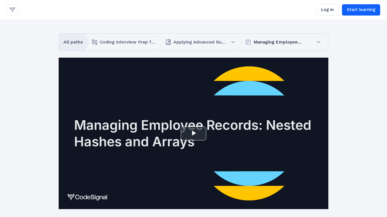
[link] (12, 10)
